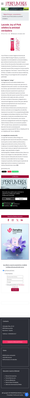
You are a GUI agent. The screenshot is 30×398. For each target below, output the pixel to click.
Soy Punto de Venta (9, 270)
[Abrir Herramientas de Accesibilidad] (26, 394)
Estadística (7, 205)
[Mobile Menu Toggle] (2, 3)
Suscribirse (15, 289)
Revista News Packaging (12, 382)
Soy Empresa (9, 273)
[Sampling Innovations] (15, 241)
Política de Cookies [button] (14, 193)
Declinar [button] (8, 198)
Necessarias (7, 204)
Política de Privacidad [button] (8, 195)
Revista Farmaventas (11, 376)
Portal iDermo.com (11, 378)
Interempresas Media (16, 384)
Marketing (14, 205)
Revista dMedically (10, 380)
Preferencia (16, 204)
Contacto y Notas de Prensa (15, 342)
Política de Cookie (18, 395)
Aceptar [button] (21, 198)
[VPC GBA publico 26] (15, 9)
